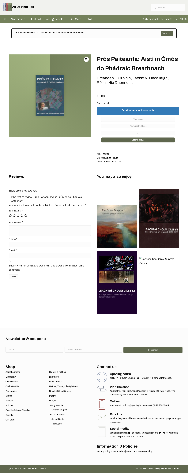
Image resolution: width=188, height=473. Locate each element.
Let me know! (138, 140)
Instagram (149, 433)
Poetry (52, 396)
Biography (11, 377)
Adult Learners (13, 372)
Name (13, 239)
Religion (53, 400)
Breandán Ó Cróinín (114, 78)
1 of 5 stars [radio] (10, 215)
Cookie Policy (118, 451)
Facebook (135, 433)
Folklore (9, 405)
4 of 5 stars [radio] (22, 215)
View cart (167, 33)
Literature (112, 158)
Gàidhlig (9, 415)
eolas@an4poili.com (126, 418)
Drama (9, 396)
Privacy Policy (103, 451)
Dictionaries (11, 391)
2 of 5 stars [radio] (14, 215)
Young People (56, 405)
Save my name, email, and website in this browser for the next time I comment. (47, 267)
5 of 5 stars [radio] (25, 215)
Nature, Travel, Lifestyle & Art (63, 386)
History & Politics (57, 372)
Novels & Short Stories (60, 391)
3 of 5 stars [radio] (18, 215)
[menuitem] (150, 19)
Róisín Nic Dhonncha (115, 82)
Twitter (164, 433)
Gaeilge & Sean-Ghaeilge (18, 410)
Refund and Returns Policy (139, 451)
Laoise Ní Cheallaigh (150, 78)
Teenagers (56, 424)
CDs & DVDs (12, 381)
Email (13, 250)
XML (42, 468)
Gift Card (10, 420)
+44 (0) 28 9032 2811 (158, 405)
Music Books (55, 381)
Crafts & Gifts (12, 386)
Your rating (16, 210)
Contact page (164, 418)
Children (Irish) (58, 414)
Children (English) (59, 410)
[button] (86, 59)
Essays (9, 400)
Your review (16, 222)
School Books (57, 419)
